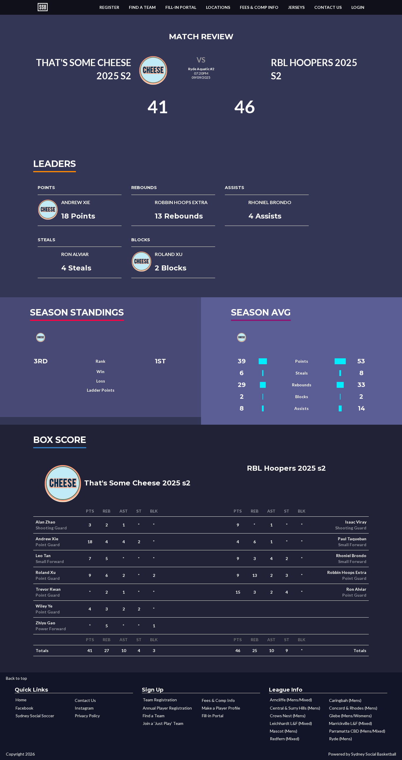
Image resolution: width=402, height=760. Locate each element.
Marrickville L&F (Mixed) (350, 723)
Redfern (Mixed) (284, 738)
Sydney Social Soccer (35, 715)
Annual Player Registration (167, 707)
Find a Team (142, 7)
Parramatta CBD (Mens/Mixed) (357, 730)
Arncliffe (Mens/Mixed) (291, 699)
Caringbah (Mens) (345, 700)
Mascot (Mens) (283, 730)
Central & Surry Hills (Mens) (295, 707)
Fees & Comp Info (259, 7)
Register (109, 7)
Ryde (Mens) (340, 738)
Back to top (16, 678)
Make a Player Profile (221, 707)
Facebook (24, 707)
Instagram (84, 707)
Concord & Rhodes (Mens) (353, 707)
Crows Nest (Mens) (287, 715)
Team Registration (160, 699)
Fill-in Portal (180, 7)
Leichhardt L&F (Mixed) (291, 723)
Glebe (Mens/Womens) (350, 715)
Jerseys (296, 7)
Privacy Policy (87, 715)
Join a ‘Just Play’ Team (163, 723)
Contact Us (328, 7)
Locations (218, 7)
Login (357, 7)
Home (21, 699)
